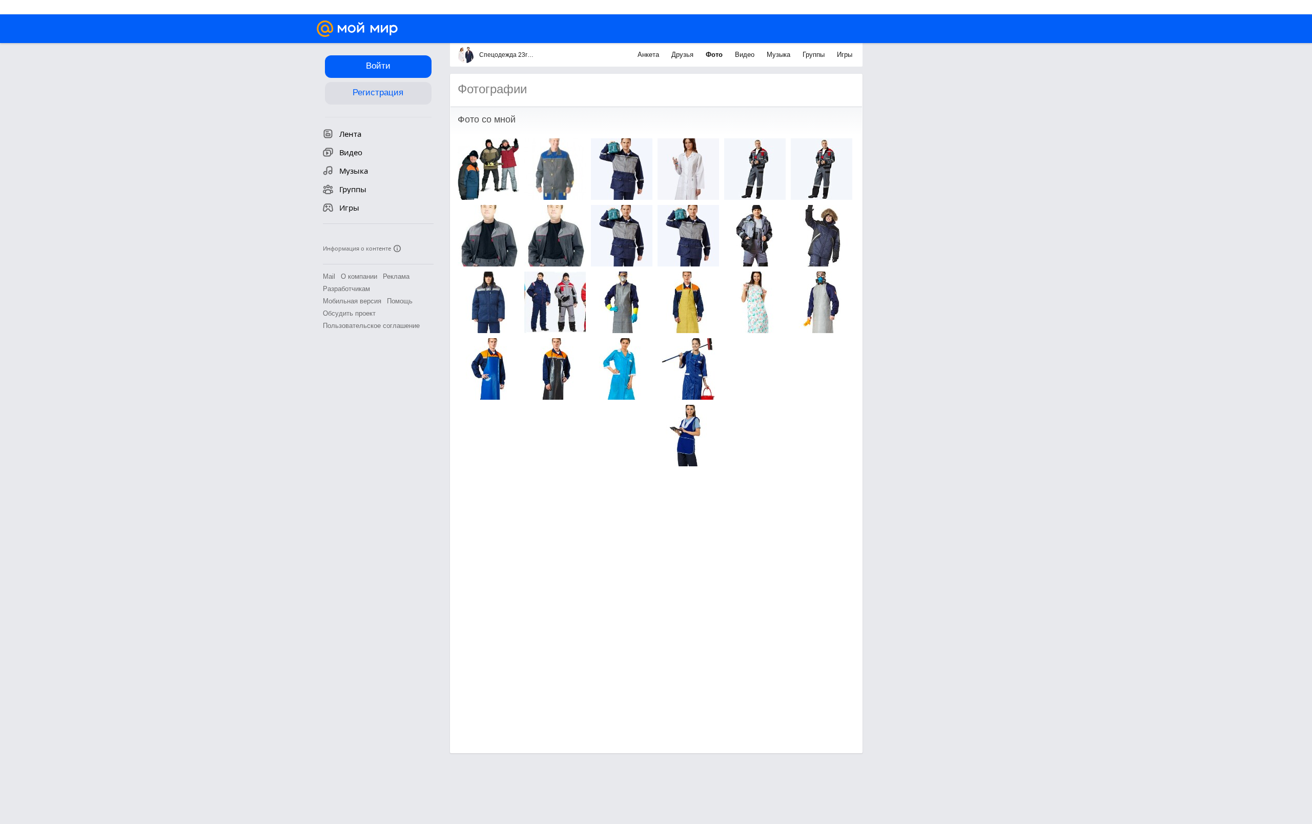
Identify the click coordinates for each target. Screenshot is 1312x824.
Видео (745, 54)
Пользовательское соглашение (371, 325)
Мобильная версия (352, 301)
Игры (844, 54)
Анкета (649, 54)
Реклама (396, 276)
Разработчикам (346, 289)
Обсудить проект (349, 313)
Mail (329, 276)
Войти (378, 66)
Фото (715, 54)
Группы (815, 54)
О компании (359, 276)
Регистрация (378, 92)
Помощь (400, 301)
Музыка (779, 54)
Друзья (683, 54)
